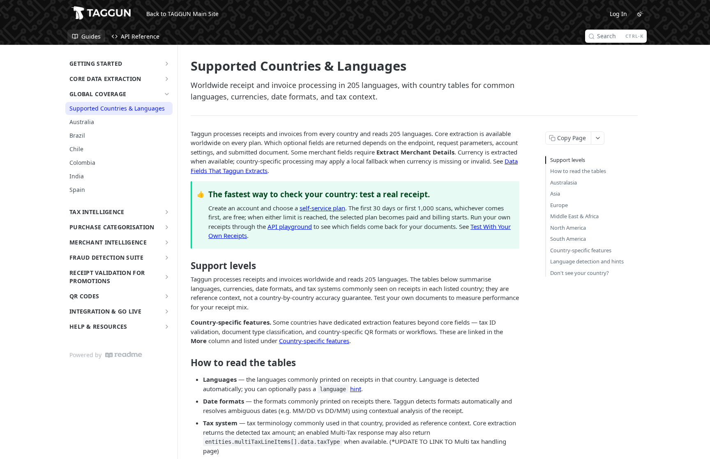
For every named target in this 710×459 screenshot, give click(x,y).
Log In (618, 14)
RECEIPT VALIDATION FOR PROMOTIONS (107, 277)
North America (568, 227)
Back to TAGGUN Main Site (182, 14)
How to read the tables (578, 171)
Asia (555, 193)
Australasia (563, 182)
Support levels (567, 160)
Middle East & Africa (574, 216)
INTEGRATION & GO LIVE (105, 311)
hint (355, 389)
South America (568, 238)
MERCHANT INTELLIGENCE (108, 242)
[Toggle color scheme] (640, 13)
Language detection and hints (587, 261)
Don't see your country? (579, 273)
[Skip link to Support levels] (185, 266)
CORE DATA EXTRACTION (105, 79)
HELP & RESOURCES (98, 326)
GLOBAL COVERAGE (97, 94)
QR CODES (84, 296)
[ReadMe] (123, 355)
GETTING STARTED (95, 63)
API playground (289, 226)
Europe (559, 205)
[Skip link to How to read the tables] (185, 363)
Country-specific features (314, 341)
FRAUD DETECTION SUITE (106, 257)
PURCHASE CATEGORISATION (111, 227)
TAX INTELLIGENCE (96, 212)
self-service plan (322, 208)
